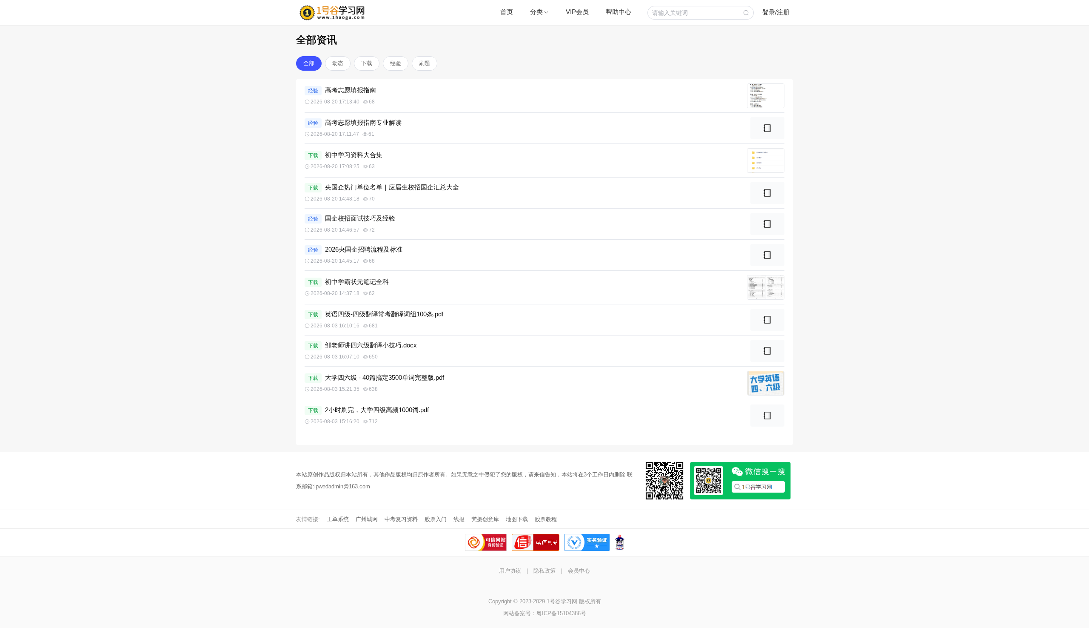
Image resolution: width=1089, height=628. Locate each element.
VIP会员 (577, 11)
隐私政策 (544, 571)
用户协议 (510, 571)
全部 (308, 63)
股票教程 (546, 519)
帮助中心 (618, 11)
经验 (395, 63)
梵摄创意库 (485, 519)
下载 (366, 63)
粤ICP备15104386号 (561, 613)
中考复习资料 (401, 519)
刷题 (424, 63)
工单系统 (338, 519)
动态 (337, 63)
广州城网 (367, 519)
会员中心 (579, 571)
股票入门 (436, 519)
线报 (459, 519)
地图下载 (517, 519)
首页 (506, 11)
